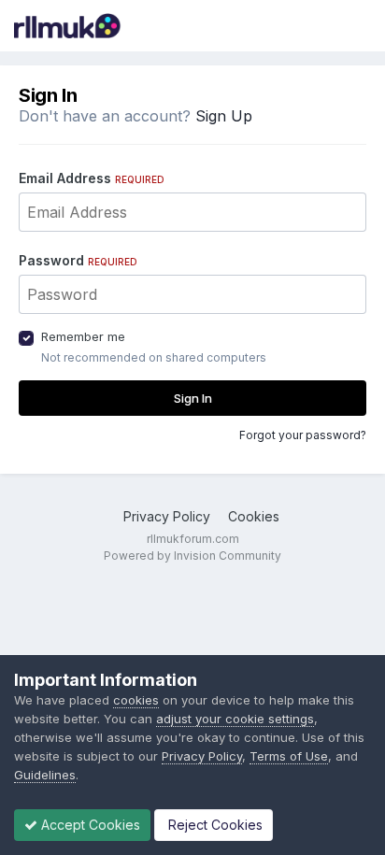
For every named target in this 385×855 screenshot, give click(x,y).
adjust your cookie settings (235, 718)
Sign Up (223, 116)
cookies (136, 699)
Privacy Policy (166, 516)
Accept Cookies (88, 825)
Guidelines (45, 774)
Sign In (193, 398)
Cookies (253, 516)
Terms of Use (289, 755)
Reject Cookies (213, 825)
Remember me (83, 336)
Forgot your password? (302, 435)
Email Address (91, 178)
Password (78, 260)
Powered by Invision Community (192, 556)
